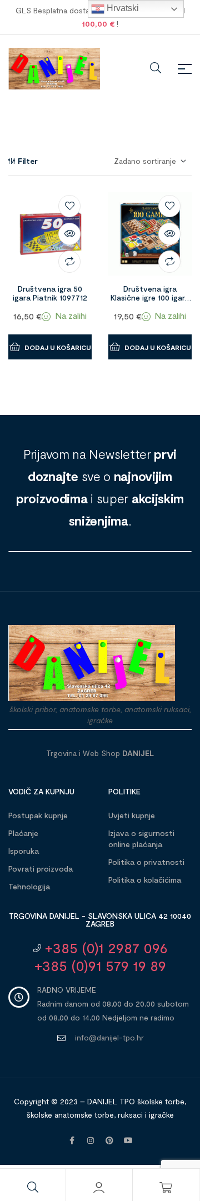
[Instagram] (90, 1140)
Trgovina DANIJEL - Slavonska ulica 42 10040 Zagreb (100, 919)
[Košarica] (165, 1187)
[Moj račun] (98, 1187)
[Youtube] (128, 1140)
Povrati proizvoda (40, 868)
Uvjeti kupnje (131, 815)
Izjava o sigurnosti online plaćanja (141, 838)
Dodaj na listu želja (69, 206)
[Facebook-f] (71, 1140)
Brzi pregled (69, 234)
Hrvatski (121, 8)
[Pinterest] (109, 1140)
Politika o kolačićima (144, 879)
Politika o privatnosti (146, 862)
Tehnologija (29, 886)
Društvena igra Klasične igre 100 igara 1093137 (150, 298)
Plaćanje (23, 833)
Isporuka (23, 850)
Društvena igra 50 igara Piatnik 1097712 (50, 293)
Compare (69, 262)
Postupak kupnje (38, 815)
